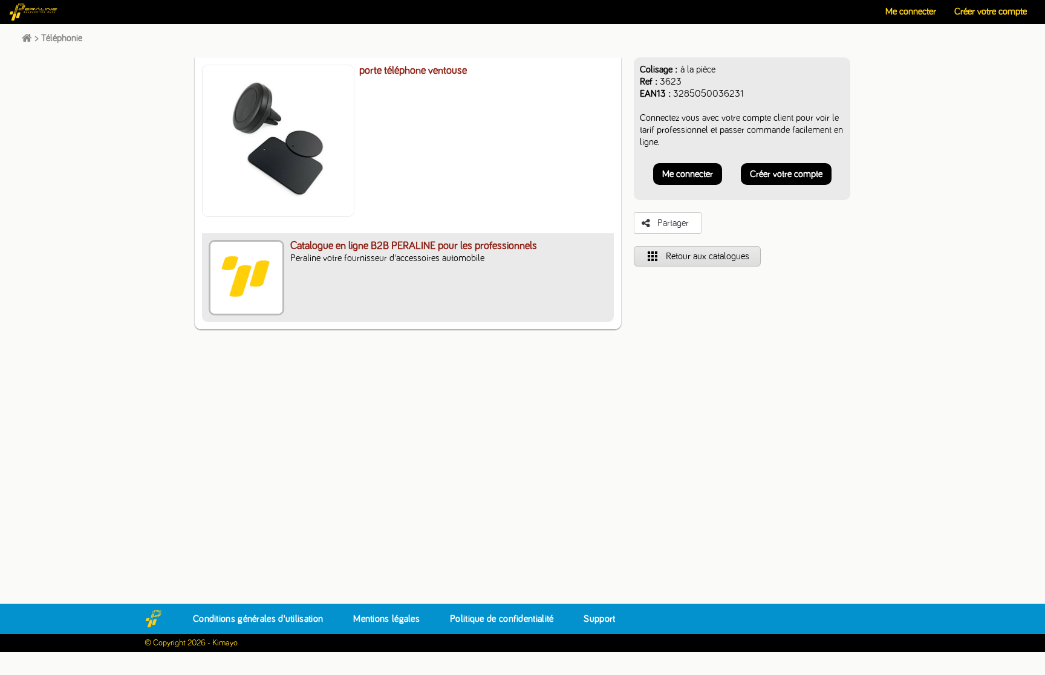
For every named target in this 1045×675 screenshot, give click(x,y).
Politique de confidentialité (501, 619)
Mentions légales (386, 619)
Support (599, 619)
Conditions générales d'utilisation (258, 619)
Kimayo (225, 643)
